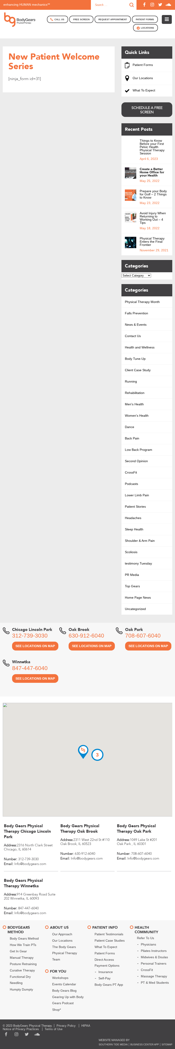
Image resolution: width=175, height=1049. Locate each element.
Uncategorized (135, 609)
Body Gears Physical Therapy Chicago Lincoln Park (27, 831)
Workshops (60, 978)
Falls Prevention (136, 313)
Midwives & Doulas (154, 957)
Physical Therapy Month (142, 302)
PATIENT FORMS (145, 19)
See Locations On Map (35, 646)
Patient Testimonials (109, 934)
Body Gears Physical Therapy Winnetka (23, 883)
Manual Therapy (21, 957)
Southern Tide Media (113, 1044)
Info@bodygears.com (30, 864)
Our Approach (62, 934)
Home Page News (138, 597)
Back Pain (132, 438)
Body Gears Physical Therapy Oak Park (136, 828)
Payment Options (107, 965)
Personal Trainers (153, 963)
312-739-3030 (30, 635)
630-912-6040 (86, 635)
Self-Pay (104, 978)
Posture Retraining (23, 964)
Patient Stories (135, 506)
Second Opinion (136, 461)
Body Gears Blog (64, 990)
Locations (147, 28)
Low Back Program (138, 449)
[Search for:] (113, 5)
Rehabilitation (134, 393)
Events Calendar (64, 984)
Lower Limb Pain (137, 495)
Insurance (105, 972)
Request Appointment (112, 19)
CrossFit (131, 472)
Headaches (133, 518)
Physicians (148, 944)
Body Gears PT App (109, 984)
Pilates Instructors (154, 951)
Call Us (59, 19)
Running (131, 381)
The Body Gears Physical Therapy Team (64, 953)
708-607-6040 (143, 635)
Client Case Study (138, 370)
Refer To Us (145, 938)
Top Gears (132, 586)
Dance (129, 427)
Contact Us (133, 336)
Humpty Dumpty (21, 989)
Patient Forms (142, 65)
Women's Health (137, 415)
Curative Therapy (22, 970)
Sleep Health (134, 529)
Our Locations (142, 78)
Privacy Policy (66, 1025)
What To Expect (143, 90)
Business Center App (144, 1044)
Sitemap (167, 1044)
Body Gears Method (24, 938)
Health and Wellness (139, 347)
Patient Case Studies (110, 940)
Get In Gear (18, 951)
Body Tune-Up (135, 359)
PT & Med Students (155, 982)
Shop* (56, 1009)
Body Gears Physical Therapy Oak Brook (79, 828)
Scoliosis (131, 552)
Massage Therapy (154, 976)
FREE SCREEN (81, 19)
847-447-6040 (30, 668)
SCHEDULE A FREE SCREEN (146, 110)
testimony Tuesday (138, 563)
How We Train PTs (23, 945)
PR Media (132, 575)
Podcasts (131, 484)
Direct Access (104, 959)
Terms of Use (53, 1029)
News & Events (136, 324)
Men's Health (134, 404)
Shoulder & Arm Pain (140, 540)
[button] (83, 752)
